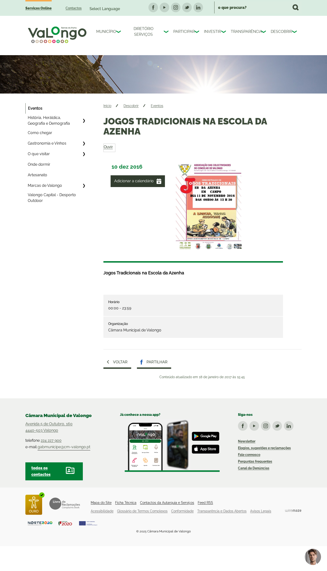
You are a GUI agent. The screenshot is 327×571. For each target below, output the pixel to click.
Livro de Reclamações (64, 504)
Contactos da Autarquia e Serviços (167, 503)
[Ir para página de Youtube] (255, 425)
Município (105, 31)
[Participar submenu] (197, 32)
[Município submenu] (119, 32)
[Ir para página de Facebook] (243, 425)
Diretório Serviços (143, 31)
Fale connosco (249, 455)
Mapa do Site (101, 503)
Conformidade (182, 511)
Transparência (245, 31)
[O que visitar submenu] (84, 154)
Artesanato (37, 175)
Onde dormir (39, 164)
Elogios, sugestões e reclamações (264, 448)
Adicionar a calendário (134, 181)
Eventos (35, 108)
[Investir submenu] (224, 32)
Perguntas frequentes (255, 461)
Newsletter (246, 441)
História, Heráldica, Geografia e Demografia (49, 120)
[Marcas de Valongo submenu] (84, 185)
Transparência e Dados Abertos (222, 511)
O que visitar (39, 154)
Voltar (120, 362)
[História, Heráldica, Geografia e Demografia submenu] (84, 121)
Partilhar (157, 362)
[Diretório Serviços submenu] (166, 32)
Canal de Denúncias (253, 468)
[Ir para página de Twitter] (278, 425)
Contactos (74, 8)
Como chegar (40, 132)
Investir (211, 31)
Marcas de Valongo (45, 185)
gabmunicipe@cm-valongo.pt (64, 447)
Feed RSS (205, 503)
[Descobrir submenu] (295, 32)
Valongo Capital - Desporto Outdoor (52, 198)
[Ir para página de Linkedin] (289, 425)
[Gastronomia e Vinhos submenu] (84, 143)
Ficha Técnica (125, 503)
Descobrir (280, 31)
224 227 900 (51, 440)
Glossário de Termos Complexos (142, 511)
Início (107, 106)
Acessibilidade (102, 511)
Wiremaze (293, 510)
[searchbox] (258, 7)
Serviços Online (38, 8)
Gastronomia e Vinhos (47, 143)
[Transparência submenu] (264, 32)
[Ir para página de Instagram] (266, 425)
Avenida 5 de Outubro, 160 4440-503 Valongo (49, 427)
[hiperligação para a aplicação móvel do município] (170, 445)
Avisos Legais (260, 511)
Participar (182, 31)
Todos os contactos (41, 471)
